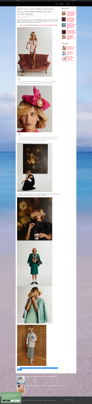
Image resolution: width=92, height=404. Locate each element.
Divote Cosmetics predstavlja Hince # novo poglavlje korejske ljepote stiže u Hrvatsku (71, 37)
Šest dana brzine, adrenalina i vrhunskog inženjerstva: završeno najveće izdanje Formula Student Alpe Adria (71, 26)
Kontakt (68, 3)
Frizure (36, 368)
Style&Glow (20, 17)
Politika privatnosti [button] (5, 398)
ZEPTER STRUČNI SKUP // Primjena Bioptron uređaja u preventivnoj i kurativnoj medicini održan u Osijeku (71, 13)
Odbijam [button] (6, 400)
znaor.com (71, 399)
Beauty (21, 368)
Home (56, 3)
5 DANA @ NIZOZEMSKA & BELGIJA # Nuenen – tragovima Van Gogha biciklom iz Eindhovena (71, 32)
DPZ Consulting (51, 400)
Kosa (40, 368)
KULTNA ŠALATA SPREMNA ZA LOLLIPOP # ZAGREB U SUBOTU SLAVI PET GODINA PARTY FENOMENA (71, 19)
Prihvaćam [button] (15, 400)
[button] (72, 0)
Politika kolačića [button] (12, 396)
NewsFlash (61, 3)
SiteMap (35, 400)
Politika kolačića (29, 400)
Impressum (40, 400)
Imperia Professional (53, 368)
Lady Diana (31, 368)
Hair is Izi (19, 369)
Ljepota (26, 368)
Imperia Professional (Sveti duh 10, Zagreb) (47, 25)
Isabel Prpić (25, 25)
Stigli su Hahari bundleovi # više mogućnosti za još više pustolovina (41, 376)
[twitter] (18, 0)
